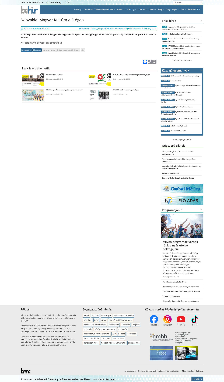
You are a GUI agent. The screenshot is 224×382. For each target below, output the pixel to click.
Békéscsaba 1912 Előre (124, 315)
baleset (121, 334)
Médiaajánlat (188, 371)
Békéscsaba (37, 50)
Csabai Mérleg (54, 2)
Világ (160, 9)
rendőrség (122, 329)
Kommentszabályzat (147, 371)
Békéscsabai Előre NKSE (105, 329)
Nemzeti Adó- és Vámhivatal (113, 343)
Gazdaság (130, 9)
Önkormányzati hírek (104, 9)
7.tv (182, 9)
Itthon (119, 9)
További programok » (182, 139)
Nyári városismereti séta (184, 107)
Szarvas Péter (119, 338)
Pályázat (199, 371)
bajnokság (131, 334)
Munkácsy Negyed (49, 50)
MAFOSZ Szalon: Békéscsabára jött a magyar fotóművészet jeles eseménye (181, 47)
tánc (82, 50)
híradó (86, 315)
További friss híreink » (182, 60)
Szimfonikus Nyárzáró (179, 126)
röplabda (88, 320)
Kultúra (141, 9)
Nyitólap (78, 9)
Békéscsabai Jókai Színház (95, 324)
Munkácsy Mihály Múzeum (120, 320)
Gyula (103, 320)
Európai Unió (133, 343)
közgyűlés (106, 338)
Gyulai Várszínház (91, 338)
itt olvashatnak (54, 42)
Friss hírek (88, 9)
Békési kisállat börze (178, 131)
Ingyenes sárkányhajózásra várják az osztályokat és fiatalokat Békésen (178, 28)
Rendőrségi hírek (91, 343)
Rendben (197, 378)
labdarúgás (106, 315)
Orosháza (126, 324)
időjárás (136, 324)
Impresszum (130, 371)
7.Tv (114, 334)
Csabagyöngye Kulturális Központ (68, 50)
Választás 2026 (194, 9)
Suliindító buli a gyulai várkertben (180, 34)
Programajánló (172, 9)
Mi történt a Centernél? (170, 173)
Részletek (111, 379)
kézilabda (88, 329)
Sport (151, 9)
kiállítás (95, 315)
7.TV (68, 2)
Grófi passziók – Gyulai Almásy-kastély (185, 76)
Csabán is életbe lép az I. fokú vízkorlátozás (178, 178)
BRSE (96, 320)
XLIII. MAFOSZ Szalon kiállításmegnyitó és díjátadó (176, 93)
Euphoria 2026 (176, 81)
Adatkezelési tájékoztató (169, 371)
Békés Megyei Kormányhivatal (97, 334)
